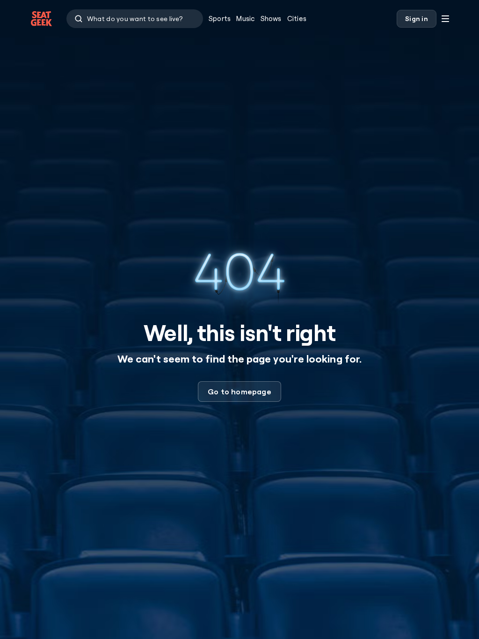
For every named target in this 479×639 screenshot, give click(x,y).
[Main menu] (445, 18)
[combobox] (134, 18)
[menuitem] (219, 18)
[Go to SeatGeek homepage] (41, 18)
